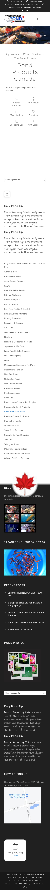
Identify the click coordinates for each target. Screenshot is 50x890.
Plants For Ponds (12, 388)
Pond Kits (8, 397)
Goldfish (8, 337)
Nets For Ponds (11, 374)
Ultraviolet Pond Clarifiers (15, 449)
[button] (7, 194)
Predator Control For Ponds (16, 416)
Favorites (33, 115)
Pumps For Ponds (12, 421)
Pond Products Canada (14, 411)
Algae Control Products (14, 281)
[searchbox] (25, 180)
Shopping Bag (16, 124)
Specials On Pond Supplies (16, 435)
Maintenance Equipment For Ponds (20, 365)
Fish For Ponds (11, 304)
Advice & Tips (10, 271)
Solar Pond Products (13, 430)
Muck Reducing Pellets (17, 212)
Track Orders (16, 115)
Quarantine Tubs (11, 425)
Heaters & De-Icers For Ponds (18, 342)
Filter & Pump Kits (12, 299)
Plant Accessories (12, 393)
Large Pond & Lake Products (17, 351)
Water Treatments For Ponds (17, 453)
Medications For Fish (13, 370)
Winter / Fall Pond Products (16, 458)
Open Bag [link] (15, 855)
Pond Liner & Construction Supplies (20, 402)
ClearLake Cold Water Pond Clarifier (26, 622)
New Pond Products (13, 383)
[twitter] (27, 11)
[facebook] (22, 11)
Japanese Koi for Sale (14, 346)
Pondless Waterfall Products (17, 407)
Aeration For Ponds (13, 276)
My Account (33, 102)
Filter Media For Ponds (14, 290)
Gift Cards (33, 124)
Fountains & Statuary (13, 323)
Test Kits (8, 439)
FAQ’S (7, 286)
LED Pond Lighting (12, 355)
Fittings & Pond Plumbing (15, 314)
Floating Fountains (12, 318)
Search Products (16, 104)
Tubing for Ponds (11, 444)
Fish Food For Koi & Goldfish (17, 309)
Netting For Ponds (12, 379)
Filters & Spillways (12, 295)
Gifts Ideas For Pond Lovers (17, 332)
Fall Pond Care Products (20, 629)
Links (6, 360)
